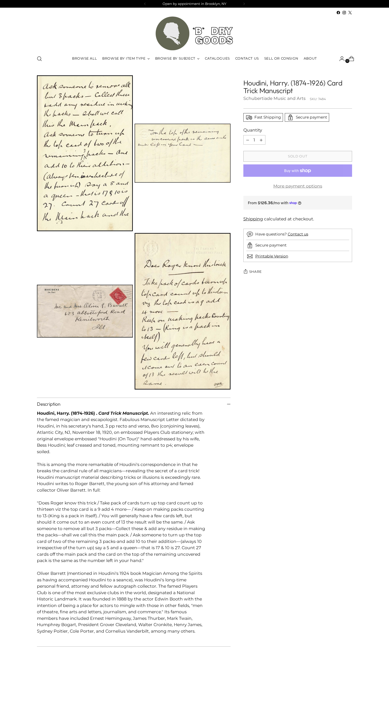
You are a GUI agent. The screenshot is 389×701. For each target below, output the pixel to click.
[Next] (244, 4)
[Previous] (145, 4)
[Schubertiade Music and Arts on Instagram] (344, 13)
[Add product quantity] (261, 139)
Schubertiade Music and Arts (274, 98)
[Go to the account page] (340, 58)
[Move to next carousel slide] (348, 685)
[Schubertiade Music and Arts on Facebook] (338, 13)
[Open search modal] (39, 58)
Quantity (252, 130)
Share (255, 272)
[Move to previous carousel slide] (338, 686)
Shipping (253, 219)
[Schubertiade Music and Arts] (194, 33)
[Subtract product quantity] (248, 139)
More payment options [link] (297, 186)
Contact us (298, 234)
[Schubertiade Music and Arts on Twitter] (350, 13)
